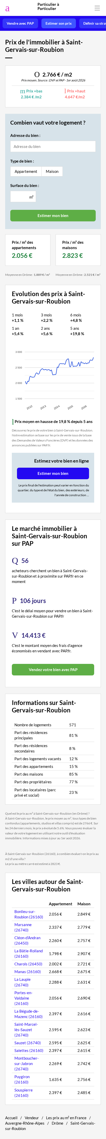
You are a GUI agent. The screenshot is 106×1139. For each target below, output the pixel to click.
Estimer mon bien (53, 473)
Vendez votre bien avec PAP (53, 669)
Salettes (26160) (28, 1050)
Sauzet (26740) (27, 1042)
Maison (52, 171)
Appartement (26, 171)
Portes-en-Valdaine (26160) (23, 998)
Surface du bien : (24, 185)
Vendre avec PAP (20, 23)
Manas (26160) (27, 971)
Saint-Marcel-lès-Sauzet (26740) (26, 1029)
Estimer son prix (59, 23)
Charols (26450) (28, 964)
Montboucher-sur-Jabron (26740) (26, 1063)
